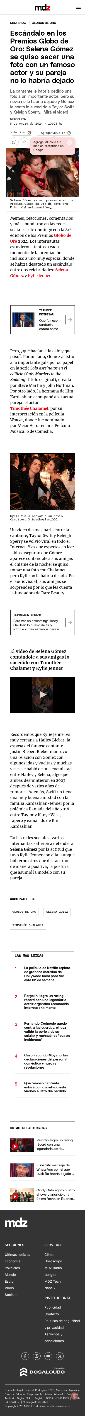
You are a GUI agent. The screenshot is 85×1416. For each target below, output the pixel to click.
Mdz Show (18, 23)
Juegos (50, 1275)
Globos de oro (24, 911)
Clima (48, 1255)
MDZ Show (18, 119)
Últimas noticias (17, 1255)
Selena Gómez (57, 911)
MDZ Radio (53, 1268)
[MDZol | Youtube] (48, 1356)
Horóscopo (53, 1261)
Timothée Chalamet (29, 408)
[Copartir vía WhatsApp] (14, 141)
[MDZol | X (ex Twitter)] (59, 1356)
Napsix (49, 1288)
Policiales (12, 1268)
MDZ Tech (52, 1281)
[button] (78, 7)
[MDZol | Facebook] (25, 1356)
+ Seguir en (18, 132)
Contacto (51, 1314)
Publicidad (52, 1307)
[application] (42, 695)
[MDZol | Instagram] (36, 1356)
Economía (12, 1261)
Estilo (9, 1281)
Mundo (10, 1275)
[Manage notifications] (74, 1396)
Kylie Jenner (39, 275)
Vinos (9, 1288)
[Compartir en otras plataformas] (24, 141)
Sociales (11, 1295)
